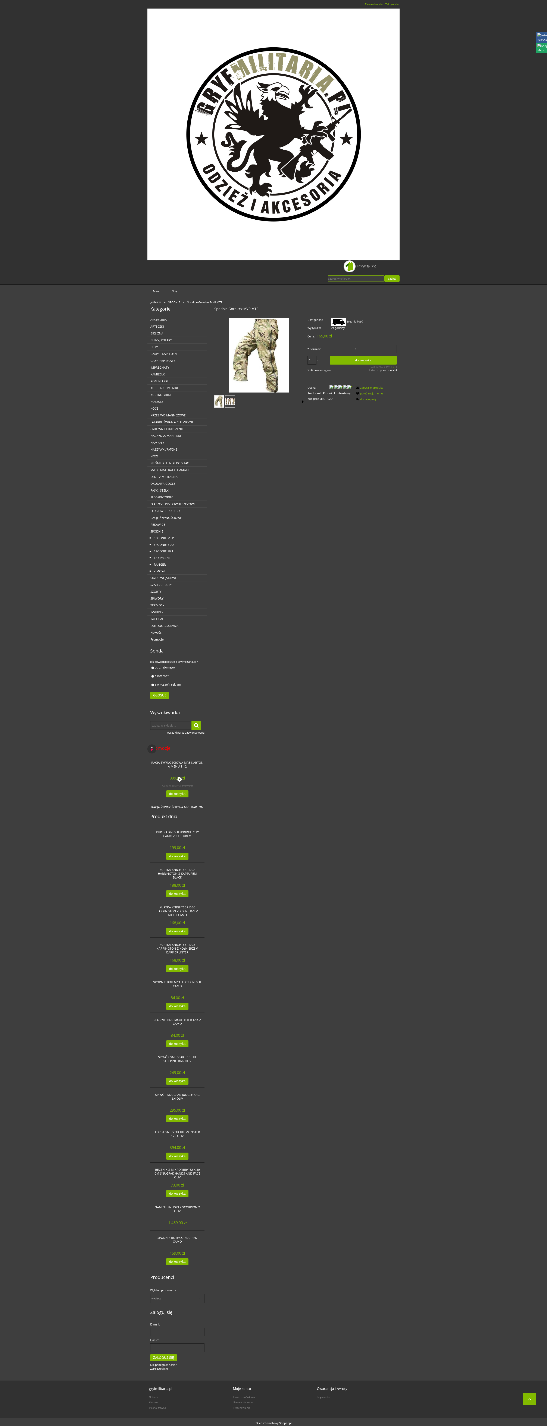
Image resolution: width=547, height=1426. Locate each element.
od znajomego (165, 667)
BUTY (154, 347)
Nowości (156, 633)
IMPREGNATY (159, 367)
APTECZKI (157, 326)
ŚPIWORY (156, 598)
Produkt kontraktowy (337, 393)
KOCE (154, 408)
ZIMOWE (160, 571)
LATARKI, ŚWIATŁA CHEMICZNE (172, 422)
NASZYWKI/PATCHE (163, 449)
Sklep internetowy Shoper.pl (273, 1423)
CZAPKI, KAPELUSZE (164, 354)
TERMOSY (157, 605)
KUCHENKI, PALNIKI (164, 388)
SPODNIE (156, 531)
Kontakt (153, 1402)
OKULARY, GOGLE (162, 484)
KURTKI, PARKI (160, 395)
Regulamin (323, 1397)
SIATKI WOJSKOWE (163, 578)
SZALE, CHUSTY (161, 585)
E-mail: (155, 1324)
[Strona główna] (273, 134)
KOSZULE (156, 402)
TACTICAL (157, 619)
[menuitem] (156, 291)
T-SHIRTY (156, 612)
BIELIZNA (156, 333)
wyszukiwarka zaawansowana (185, 732)
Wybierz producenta (163, 1290)
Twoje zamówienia (244, 1397)
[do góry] (529, 1399)
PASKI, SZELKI (159, 490)
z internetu (163, 676)
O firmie (154, 1397)
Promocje (157, 639)
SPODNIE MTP (164, 538)
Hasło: (154, 1340)
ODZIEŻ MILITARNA (164, 477)
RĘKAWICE (157, 525)
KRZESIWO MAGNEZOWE (168, 415)
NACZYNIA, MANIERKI (165, 436)
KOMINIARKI (159, 381)
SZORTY (156, 592)
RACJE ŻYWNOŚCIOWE (166, 518)
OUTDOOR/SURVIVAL (165, 626)
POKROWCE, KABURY (165, 511)
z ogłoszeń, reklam (168, 684)
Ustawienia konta (243, 1402)
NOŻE (154, 456)
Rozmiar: (314, 349)
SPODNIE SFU (163, 551)
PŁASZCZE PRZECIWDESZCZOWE (173, 504)
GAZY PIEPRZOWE (162, 361)
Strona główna (157, 1407)
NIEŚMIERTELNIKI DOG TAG (169, 463)
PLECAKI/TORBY (161, 497)
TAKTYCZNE (162, 558)
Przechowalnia (241, 1407)
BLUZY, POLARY (161, 340)
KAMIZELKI (158, 374)
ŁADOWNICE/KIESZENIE (167, 429)
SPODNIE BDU (164, 545)
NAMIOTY (157, 443)
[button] (303, 401)
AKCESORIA (158, 320)
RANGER (160, 564)
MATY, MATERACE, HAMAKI (169, 470)
